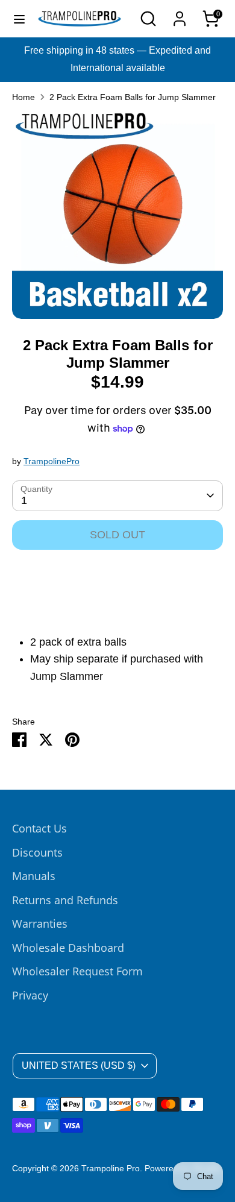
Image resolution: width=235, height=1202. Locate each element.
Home (23, 97)
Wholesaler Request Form (77, 971)
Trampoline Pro (110, 1168)
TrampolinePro (52, 461)
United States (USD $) (79, 1065)
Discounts (37, 852)
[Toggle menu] (19, 18)
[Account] (180, 15)
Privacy (30, 995)
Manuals (33, 876)
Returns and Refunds (65, 900)
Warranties (39, 923)
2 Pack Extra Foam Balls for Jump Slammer (132, 97)
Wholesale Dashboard (68, 947)
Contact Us (39, 828)
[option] (117, 216)
